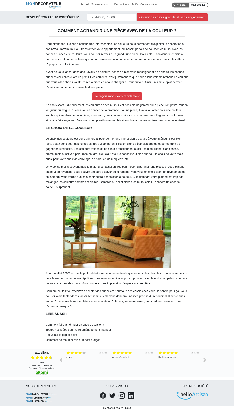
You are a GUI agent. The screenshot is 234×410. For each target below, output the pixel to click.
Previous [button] (61, 360)
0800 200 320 (198, 5)
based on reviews (42, 364)
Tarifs (135, 4)
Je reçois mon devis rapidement (117, 96)
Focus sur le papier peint (61, 334)
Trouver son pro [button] (101, 4)
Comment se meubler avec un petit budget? (73, 340)
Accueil (85, 4)
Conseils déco (148, 4)
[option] (87, 362)
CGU (128, 408)
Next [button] (204, 360)
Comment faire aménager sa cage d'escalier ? (75, 324)
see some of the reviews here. (42, 368)
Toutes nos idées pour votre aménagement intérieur (78, 329)
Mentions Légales (113, 408)
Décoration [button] (120, 4)
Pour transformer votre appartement (97, 49)
